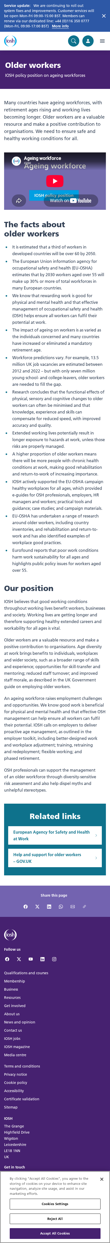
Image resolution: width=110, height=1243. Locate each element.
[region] (55, 1207)
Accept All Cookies (55, 1233)
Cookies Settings (55, 1204)
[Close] (101, 1179)
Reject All (54, 1219)
